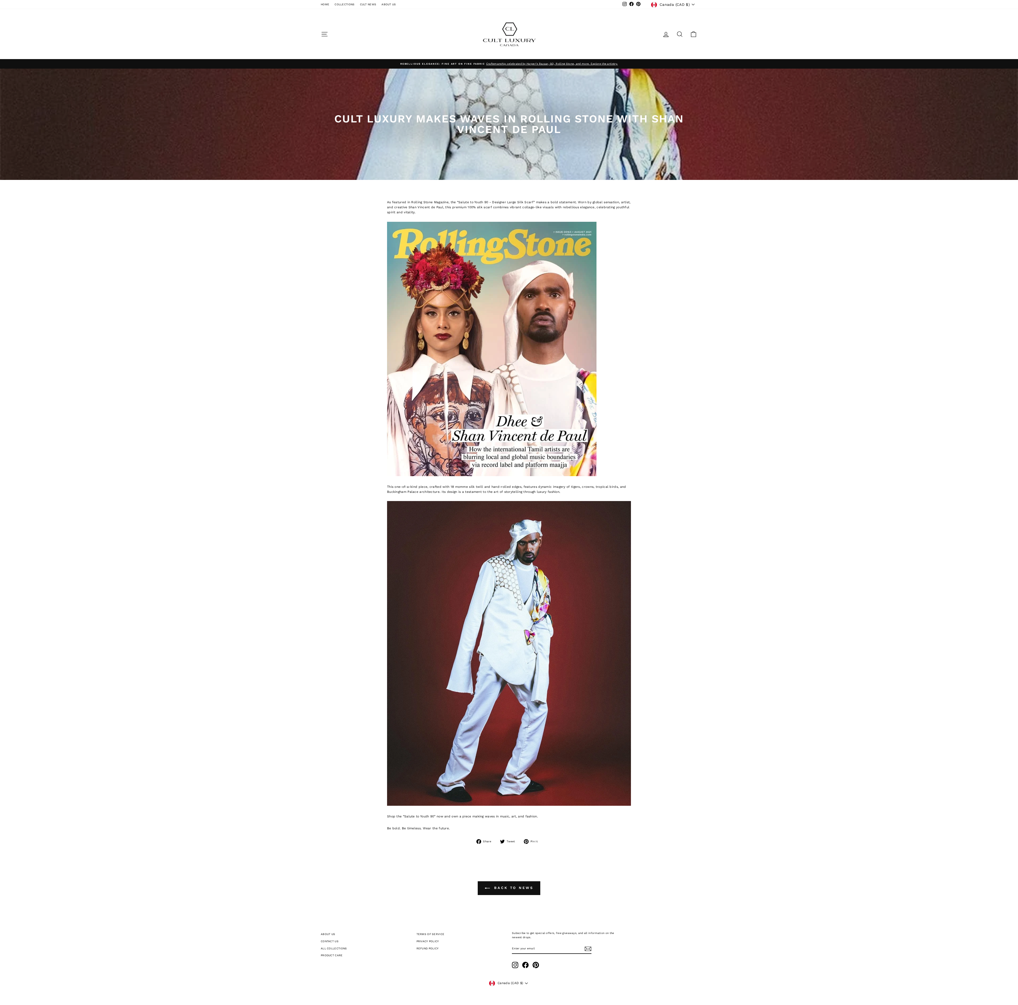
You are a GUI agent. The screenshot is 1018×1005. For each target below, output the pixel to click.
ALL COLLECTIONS (334, 948)
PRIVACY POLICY (427, 941)
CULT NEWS (368, 4)
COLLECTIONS (344, 4)
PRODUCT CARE (332, 955)
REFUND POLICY (427, 948)
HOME (325, 4)
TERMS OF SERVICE (430, 934)
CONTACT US (330, 941)
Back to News (512, 888)
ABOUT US (388, 4)
